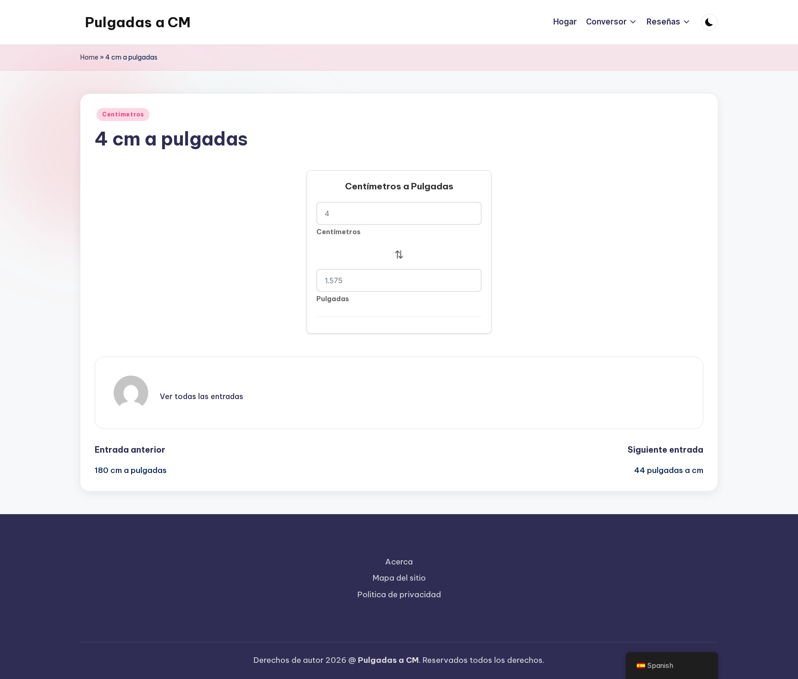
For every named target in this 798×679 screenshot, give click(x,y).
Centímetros (123, 114)
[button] (201, 396)
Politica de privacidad (399, 594)
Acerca (399, 562)
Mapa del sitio (399, 578)
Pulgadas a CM (138, 22)
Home (89, 57)
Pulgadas (332, 299)
